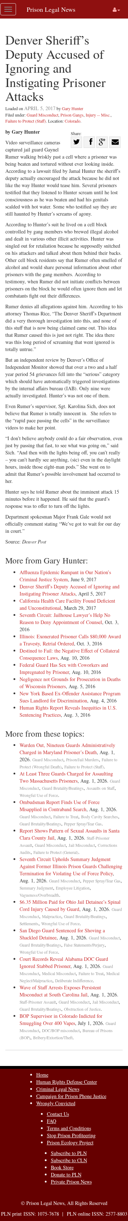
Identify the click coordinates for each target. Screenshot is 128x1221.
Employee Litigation (73, 888)
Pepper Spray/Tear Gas (83, 823)
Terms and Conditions (69, 1128)
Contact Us (58, 1114)
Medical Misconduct (59, 973)
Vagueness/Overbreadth (39, 895)
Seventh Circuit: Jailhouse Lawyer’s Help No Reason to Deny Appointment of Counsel (65, 618)
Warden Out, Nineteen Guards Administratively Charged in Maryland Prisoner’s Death (67, 749)
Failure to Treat (65, 816)
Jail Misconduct (82, 845)
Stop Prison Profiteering (71, 1135)
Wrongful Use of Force (39, 795)
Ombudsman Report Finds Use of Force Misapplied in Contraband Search (60, 806)
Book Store (62, 1167)
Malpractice (51, 916)
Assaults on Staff (100, 788)
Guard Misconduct (42, 115)
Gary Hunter (72, 108)
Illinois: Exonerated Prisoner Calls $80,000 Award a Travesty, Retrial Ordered (70, 640)
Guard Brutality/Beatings (63, 788)
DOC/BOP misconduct (61, 1030)
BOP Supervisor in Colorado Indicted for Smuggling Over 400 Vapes (61, 1019)
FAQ (51, 1121)
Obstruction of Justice (82, 1009)
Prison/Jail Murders (82, 759)
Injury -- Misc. (98, 115)
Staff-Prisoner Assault (38, 1002)
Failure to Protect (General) (55, 852)
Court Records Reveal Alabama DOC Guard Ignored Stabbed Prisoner (64, 962)
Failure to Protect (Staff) (25, 121)
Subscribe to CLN (69, 1160)
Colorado (72, 121)
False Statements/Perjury (84, 945)
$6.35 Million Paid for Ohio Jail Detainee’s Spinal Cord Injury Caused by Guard (70, 905)
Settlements (29, 923)
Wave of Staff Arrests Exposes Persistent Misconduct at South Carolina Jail (60, 991)
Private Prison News (71, 1181)
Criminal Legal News (57, 1089)
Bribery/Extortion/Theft (53, 1037)
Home (42, 1074)
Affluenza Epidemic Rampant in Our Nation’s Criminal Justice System (65, 576)
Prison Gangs (72, 115)
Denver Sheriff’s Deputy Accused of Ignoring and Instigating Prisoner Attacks (69, 590)
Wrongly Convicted (55, 1103)
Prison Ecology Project (70, 1142)
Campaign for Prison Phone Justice (71, 1096)
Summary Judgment (36, 888)
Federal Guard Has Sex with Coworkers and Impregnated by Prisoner (64, 668)
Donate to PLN (66, 1174)
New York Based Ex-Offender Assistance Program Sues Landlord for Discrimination (70, 697)
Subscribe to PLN (69, 1153)
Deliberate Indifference (74, 980)
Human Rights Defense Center (66, 1081)
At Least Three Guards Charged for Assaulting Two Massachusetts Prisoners (66, 777)
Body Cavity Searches (99, 816)
